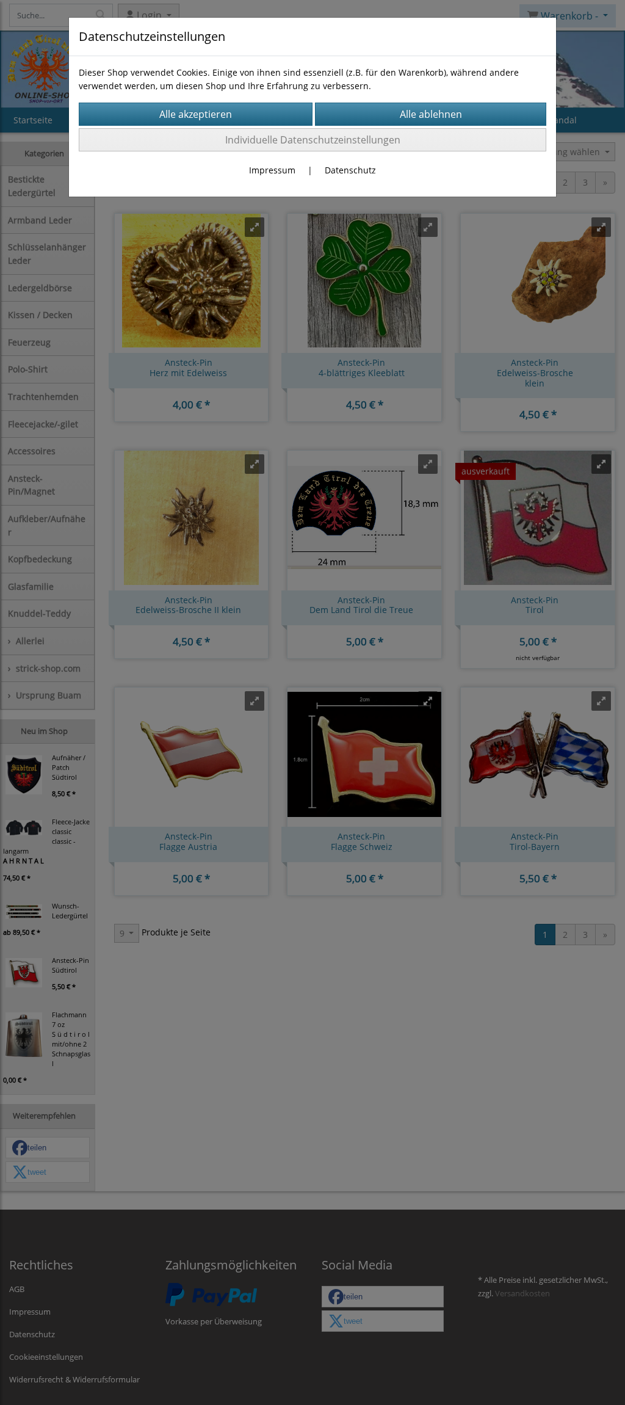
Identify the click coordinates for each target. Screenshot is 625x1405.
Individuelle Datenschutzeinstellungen (312, 140)
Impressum (272, 170)
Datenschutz (350, 170)
